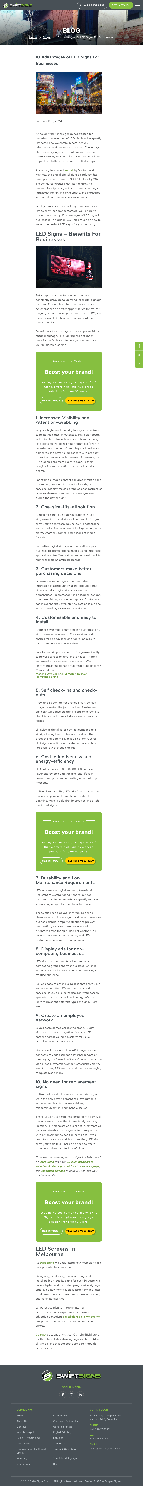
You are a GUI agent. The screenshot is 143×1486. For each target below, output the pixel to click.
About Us (22, 1421)
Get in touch (51, 400)
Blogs (46, 37)
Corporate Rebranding (66, 1421)
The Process (60, 1443)
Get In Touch (121, 5)
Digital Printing (62, 1432)
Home (33, 37)
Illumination (60, 1415)
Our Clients (23, 1443)
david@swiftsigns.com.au (105, 1448)
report (69, 170)
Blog (55, 1464)
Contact (41, 1334)
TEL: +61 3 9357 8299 (80, 400)
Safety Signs (24, 1464)
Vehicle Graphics (27, 1432)
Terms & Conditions (65, 1449)
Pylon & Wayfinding (28, 1437)
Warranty (22, 1458)
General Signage (63, 1426)
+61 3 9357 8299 (100, 1429)
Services (58, 1437)
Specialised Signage (65, 1458)
